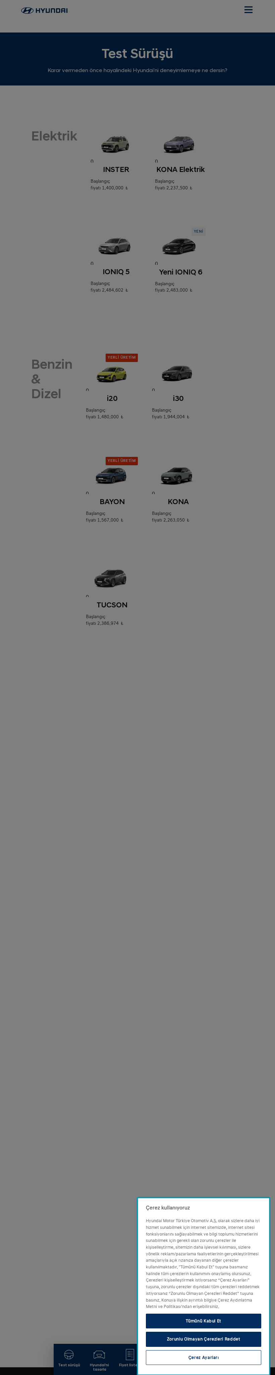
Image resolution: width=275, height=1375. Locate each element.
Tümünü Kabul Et (203, 1321)
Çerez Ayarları (203, 1357)
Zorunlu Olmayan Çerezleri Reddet (203, 1339)
